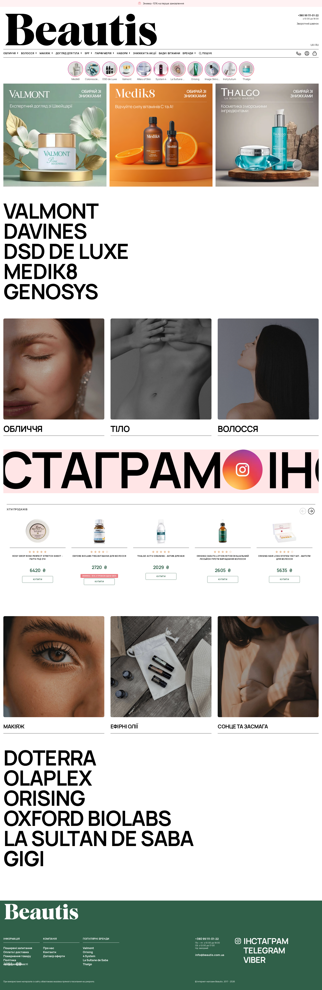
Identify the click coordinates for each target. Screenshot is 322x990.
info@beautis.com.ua (209, 955)
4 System (89, 956)
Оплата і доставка (16, 952)
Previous (303, 511)
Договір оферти (54, 956)
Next (311, 511)
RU (317, 44)
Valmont (88, 948)
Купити (37, 579)
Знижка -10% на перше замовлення (163, 3)
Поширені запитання (17, 948)
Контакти (49, 952)
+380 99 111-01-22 (308, 15)
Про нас (48, 948)
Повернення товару (17, 956)
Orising (88, 952)
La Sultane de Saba (95, 960)
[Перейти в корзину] (314, 53)
